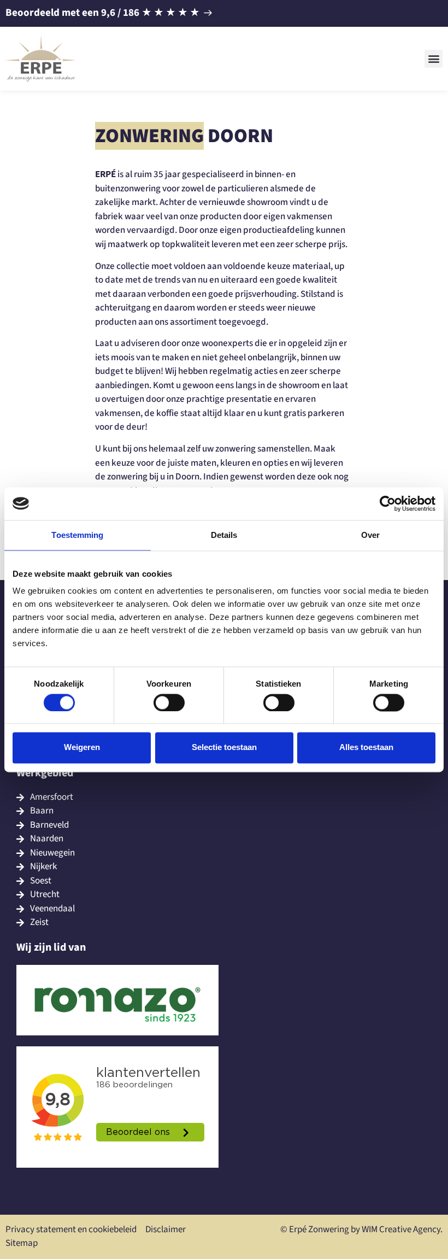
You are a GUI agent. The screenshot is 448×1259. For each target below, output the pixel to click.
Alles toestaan (366, 747)
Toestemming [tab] (77, 535)
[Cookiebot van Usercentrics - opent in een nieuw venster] (387, 503)
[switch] (169, 702)
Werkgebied (44, 773)
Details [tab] (224, 535)
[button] (434, 59)
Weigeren (82, 747)
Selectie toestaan (224, 747)
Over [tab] (370, 535)
